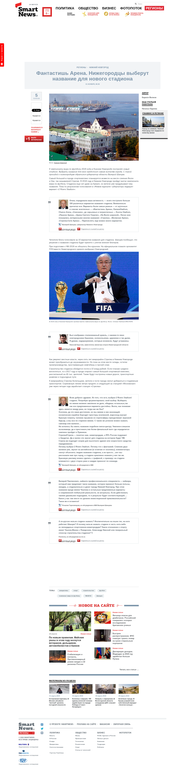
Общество (88, 8)
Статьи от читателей (82, 750)
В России (53, 738)
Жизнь (77, 735)
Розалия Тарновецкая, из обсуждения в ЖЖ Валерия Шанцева (87, 505)
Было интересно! (34, 139)
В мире (52, 741)
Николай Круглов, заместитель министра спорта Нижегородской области (99, 345)
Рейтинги (100, 747)
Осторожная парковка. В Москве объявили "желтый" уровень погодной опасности (59, 702)
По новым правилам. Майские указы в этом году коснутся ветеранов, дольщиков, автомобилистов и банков (66, 641)
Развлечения (80, 744)
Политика (65, 8)
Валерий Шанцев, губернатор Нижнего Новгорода (82, 224)
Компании (100, 741)
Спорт (77, 747)
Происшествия (80, 738)
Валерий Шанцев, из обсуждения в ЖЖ (77, 465)
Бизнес (109, 8)
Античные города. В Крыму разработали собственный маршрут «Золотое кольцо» (127, 702)
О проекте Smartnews (61, 724)
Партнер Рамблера (57, 753)
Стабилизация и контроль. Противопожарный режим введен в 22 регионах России (76, 659)
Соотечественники (56, 747)
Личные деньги (102, 738)
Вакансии (105, 724)
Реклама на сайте (86, 724)
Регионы (154, 8)
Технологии (79, 741)
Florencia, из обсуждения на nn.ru (72, 537)
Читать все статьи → (129, 669)
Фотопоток (131, 8)
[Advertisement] (92, 39)
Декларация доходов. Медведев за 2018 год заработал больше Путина (123, 655)
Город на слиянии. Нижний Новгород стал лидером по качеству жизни (153, 131)
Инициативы (54, 744)
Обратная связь (121, 724)
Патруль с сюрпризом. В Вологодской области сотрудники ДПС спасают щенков (105, 702)
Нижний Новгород (99, 67)
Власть (52, 735)
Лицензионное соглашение (28, 747)
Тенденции (101, 744)
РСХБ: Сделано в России (106, 735)
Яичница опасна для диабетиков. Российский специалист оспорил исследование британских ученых (124, 620)
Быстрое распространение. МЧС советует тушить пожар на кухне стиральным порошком (123, 638)
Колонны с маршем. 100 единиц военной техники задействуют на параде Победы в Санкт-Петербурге (82, 703)
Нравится (36, 116)
